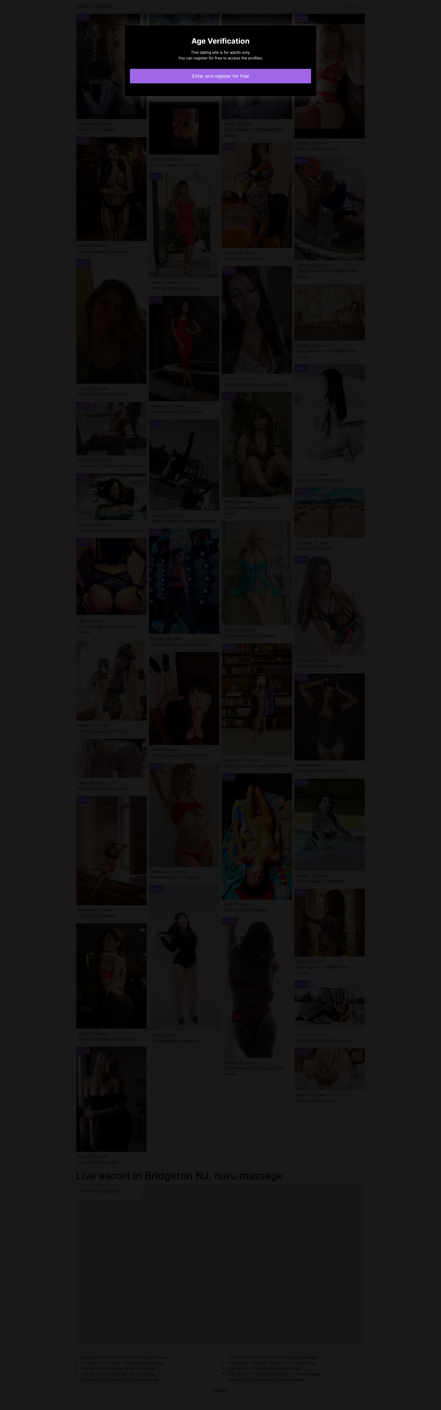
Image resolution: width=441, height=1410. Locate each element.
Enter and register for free (220, 76)
